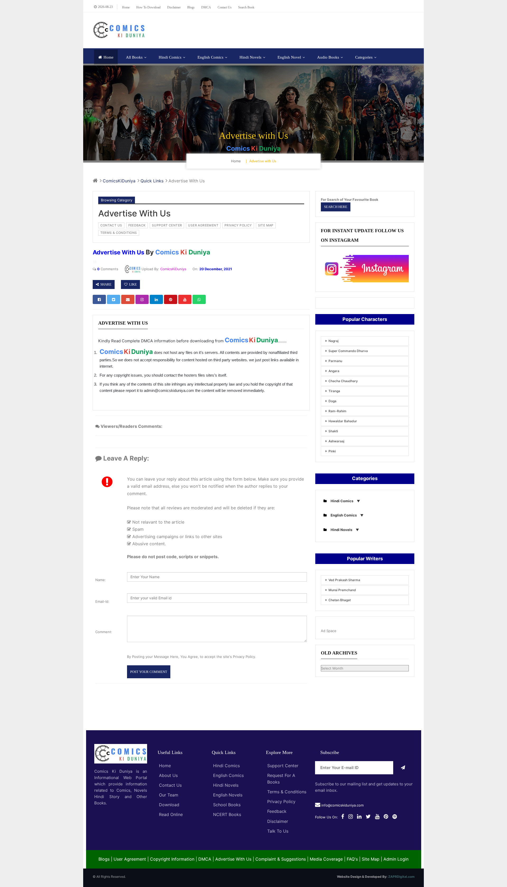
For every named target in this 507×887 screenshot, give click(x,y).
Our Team (168, 795)
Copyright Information (172, 859)
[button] (99, 299)
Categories (364, 57)
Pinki (332, 451)
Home (126, 7)
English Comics (210, 57)
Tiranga (334, 391)
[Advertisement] (318, 29)
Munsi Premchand (342, 590)
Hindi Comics (170, 57)
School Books (227, 804)
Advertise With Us (233, 859)
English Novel (289, 57)
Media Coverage (326, 859)
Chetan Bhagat (339, 600)
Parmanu (335, 361)
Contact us (225, 7)
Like (132, 284)
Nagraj (333, 341)
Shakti (333, 431)
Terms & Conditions (286, 791)
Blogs (191, 7)
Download (169, 804)
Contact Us (170, 785)
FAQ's (352, 859)
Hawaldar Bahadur (342, 421)
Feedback (277, 811)
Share (105, 284)
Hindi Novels (250, 57)
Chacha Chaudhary (343, 381)
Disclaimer (174, 7)
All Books (134, 57)
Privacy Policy (281, 801)
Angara (333, 371)
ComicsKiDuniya (173, 269)
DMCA (206, 7)
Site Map (370, 859)
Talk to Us (277, 831)
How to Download (148, 7)
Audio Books (328, 57)
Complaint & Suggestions (280, 859)
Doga (332, 401)
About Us (168, 775)
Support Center (282, 765)
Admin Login (396, 859)
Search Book (246, 7)
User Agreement (130, 859)
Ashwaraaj (336, 441)
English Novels (227, 795)
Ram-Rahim (337, 411)
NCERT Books (227, 814)
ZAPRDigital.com (401, 877)
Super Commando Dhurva (348, 351)
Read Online (171, 814)
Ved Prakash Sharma (344, 580)
